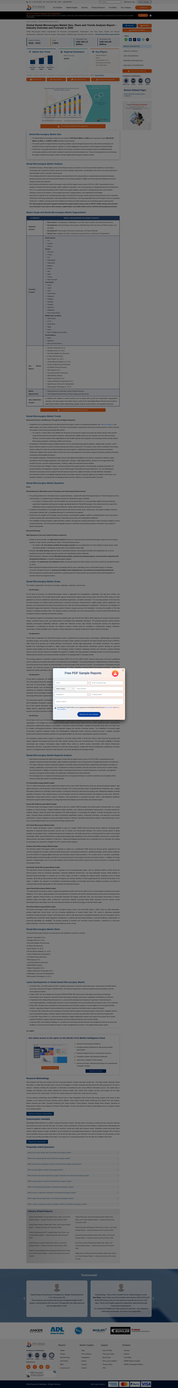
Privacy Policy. (109, 707)
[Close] (123, 670)
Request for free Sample (89, 714)
